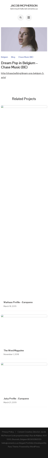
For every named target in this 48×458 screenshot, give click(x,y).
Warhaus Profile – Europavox (18, 302)
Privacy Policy (8, 431)
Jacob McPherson (24, 5)
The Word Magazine (14, 350)
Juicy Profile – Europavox (16, 398)
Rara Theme (13, 446)
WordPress (35, 446)
